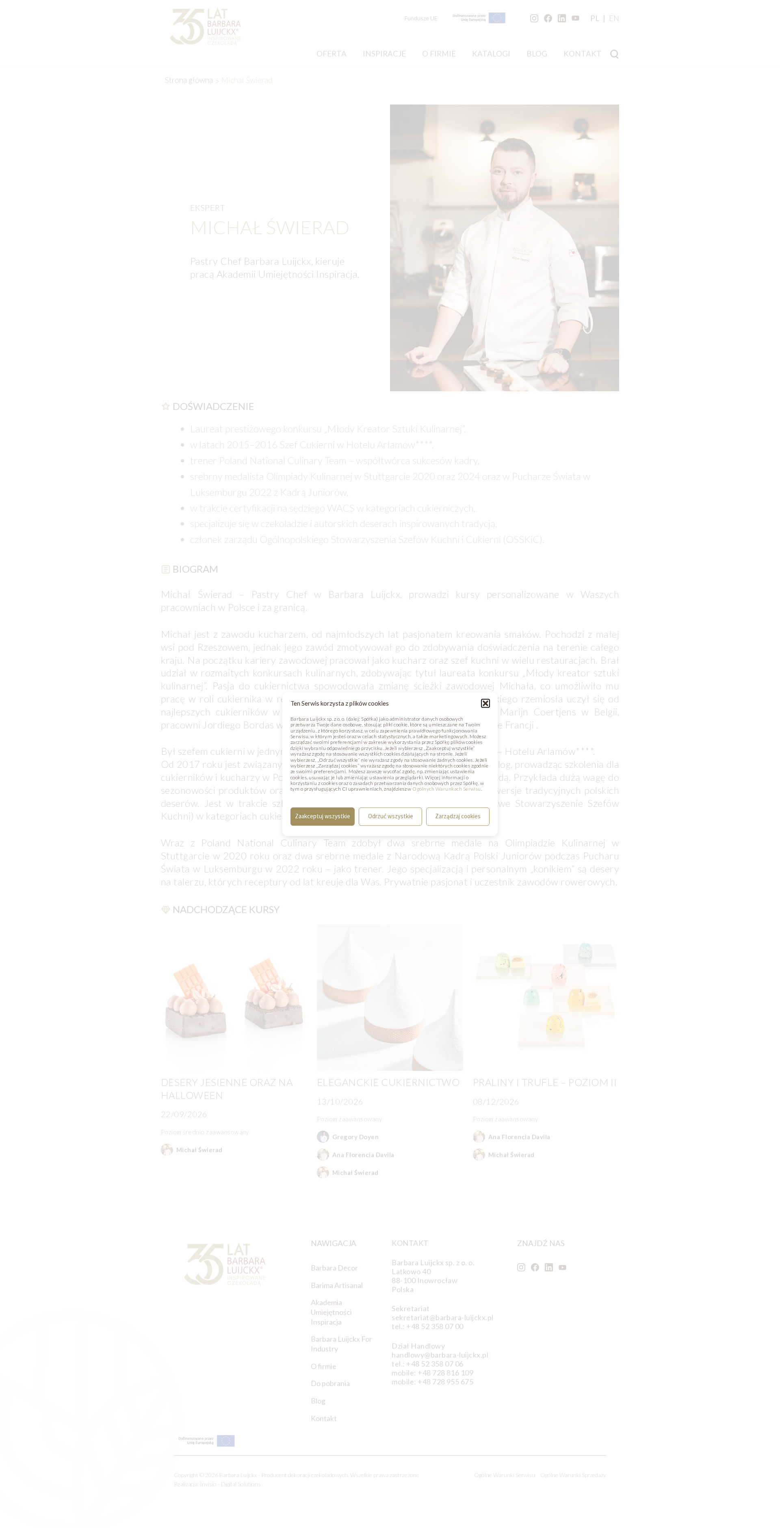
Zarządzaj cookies (458, 816)
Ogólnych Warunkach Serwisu (446, 789)
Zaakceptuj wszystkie (322, 816)
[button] (485, 703)
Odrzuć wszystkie (390, 816)
